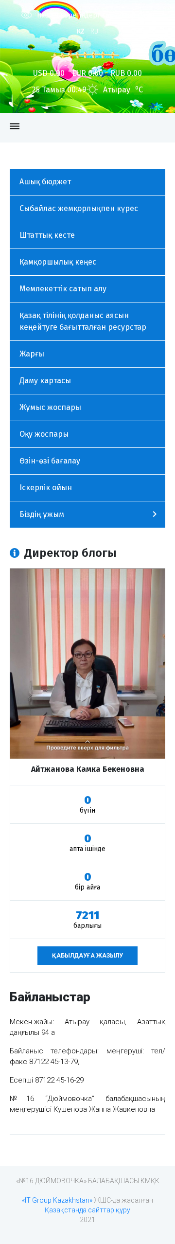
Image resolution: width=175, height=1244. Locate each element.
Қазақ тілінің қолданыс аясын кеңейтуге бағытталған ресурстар (82, 321)
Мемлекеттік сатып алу (62, 288)
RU (94, 31)
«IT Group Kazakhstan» (57, 1200)
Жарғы (31, 353)
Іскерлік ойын (45, 487)
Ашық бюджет (45, 181)
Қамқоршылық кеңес (57, 262)
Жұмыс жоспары (50, 407)
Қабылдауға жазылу (87, 955)
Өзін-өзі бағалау (49, 460)
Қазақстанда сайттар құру (87, 1210)
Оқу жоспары (44, 434)
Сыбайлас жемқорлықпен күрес (78, 208)
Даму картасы (45, 380)
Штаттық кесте (47, 235)
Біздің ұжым (41, 514)
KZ (81, 31)
